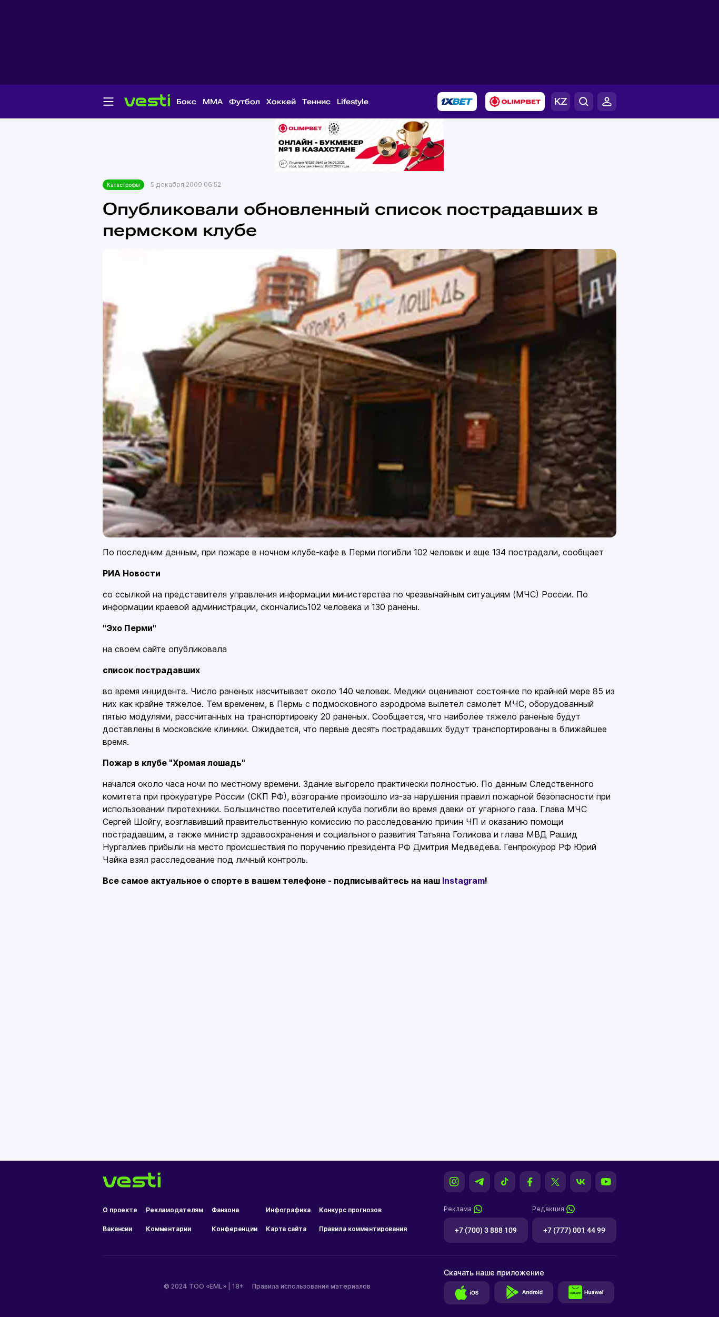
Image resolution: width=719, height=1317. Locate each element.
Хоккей (281, 101)
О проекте (120, 1210)
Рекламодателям (174, 1210)
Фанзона (225, 1210)
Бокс (186, 101)
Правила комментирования (363, 1229)
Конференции (234, 1229)
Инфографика (288, 1210)
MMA (213, 101)
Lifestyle (352, 101)
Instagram (463, 880)
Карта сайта (286, 1229)
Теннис (316, 101)
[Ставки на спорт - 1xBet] (457, 101)
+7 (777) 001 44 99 (574, 1230)
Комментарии (168, 1229)
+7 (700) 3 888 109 (486, 1230)
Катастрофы (123, 185)
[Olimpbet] (515, 101)
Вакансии (117, 1229)
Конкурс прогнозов (350, 1210)
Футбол (244, 101)
